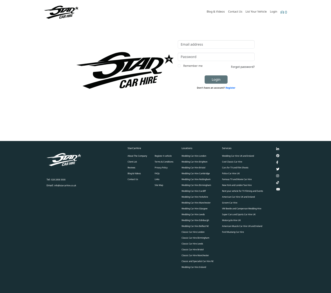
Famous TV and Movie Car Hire (237, 179)
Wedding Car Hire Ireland (194, 267)
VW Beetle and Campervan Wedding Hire (241, 208)
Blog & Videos (216, 11)
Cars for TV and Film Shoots (235, 167)
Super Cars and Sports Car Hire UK (238, 214)
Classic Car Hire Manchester (195, 255)
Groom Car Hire (229, 202)
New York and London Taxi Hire (237, 185)
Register (230, 87)
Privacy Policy (161, 167)
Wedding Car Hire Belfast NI (195, 226)
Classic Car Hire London (193, 232)
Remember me (193, 66)
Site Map (159, 185)
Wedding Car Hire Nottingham (196, 179)
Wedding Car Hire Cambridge (196, 173)
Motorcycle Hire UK (231, 220)
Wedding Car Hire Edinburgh (195, 220)
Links (157, 179)
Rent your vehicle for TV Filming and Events (242, 191)
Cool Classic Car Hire (232, 161)
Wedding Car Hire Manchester (196, 202)
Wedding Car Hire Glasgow (194, 208)
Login (273, 11)
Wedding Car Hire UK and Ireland (238, 155)
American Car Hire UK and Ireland (238, 196)
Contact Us (235, 11)
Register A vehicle (163, 155)
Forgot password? (243, 67)
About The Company (137, 155)
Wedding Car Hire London (194, 155)
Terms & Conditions (164, 161)
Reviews (131, 167)
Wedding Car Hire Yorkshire (195, 196)
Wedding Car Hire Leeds (193, 214)
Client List (132, 161)
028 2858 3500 (58, 179)
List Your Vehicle (256, 11)
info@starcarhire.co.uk (65, 185)
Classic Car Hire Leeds (192, 243)
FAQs (157, 173)
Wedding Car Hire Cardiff (194, 191)
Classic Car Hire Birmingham (195, 237)
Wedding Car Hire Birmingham (196, 185)
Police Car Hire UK (231, 173)
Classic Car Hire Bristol (193, 249)
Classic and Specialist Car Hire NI (197, 261)
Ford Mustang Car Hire (233, 232)
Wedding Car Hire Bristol (193, 167)
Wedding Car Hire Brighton (194, 161)
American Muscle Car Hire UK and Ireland (242, 226)
